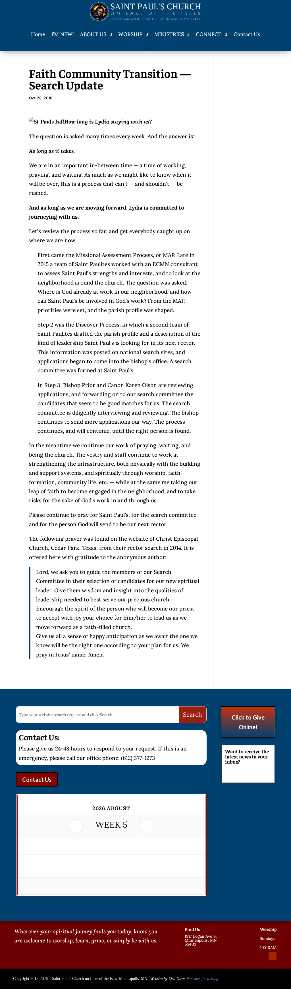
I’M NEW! (62, 34)
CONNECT (209, 34)
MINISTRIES (169, 34)
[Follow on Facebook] (252, 956)
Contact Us (247, 34)
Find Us (192, 929)
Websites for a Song (202, 979)
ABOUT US (93, 34)
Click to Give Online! (248, 722)
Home (38, 34)
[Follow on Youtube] (273, 956)
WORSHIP (130, 34)
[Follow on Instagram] (262, 956)
